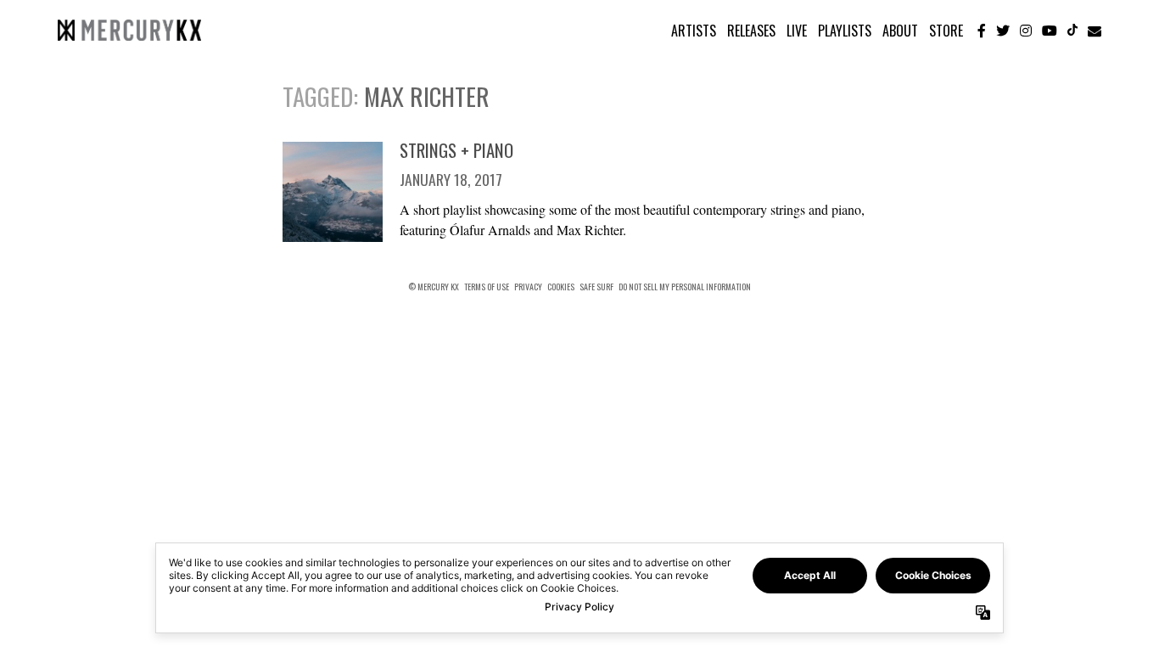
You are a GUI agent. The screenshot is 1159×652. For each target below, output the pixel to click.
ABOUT (900, 30)
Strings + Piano (456, 150)
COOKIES (560, 287)
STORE (946, 30)
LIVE (797, 30)
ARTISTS (693, 30)
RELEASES (751, 30)
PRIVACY (528, 287)
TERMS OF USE (486, 287)
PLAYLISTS (844, 30)
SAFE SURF (596, 287)
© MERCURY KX (433, 287)
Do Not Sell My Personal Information (685, 286)
